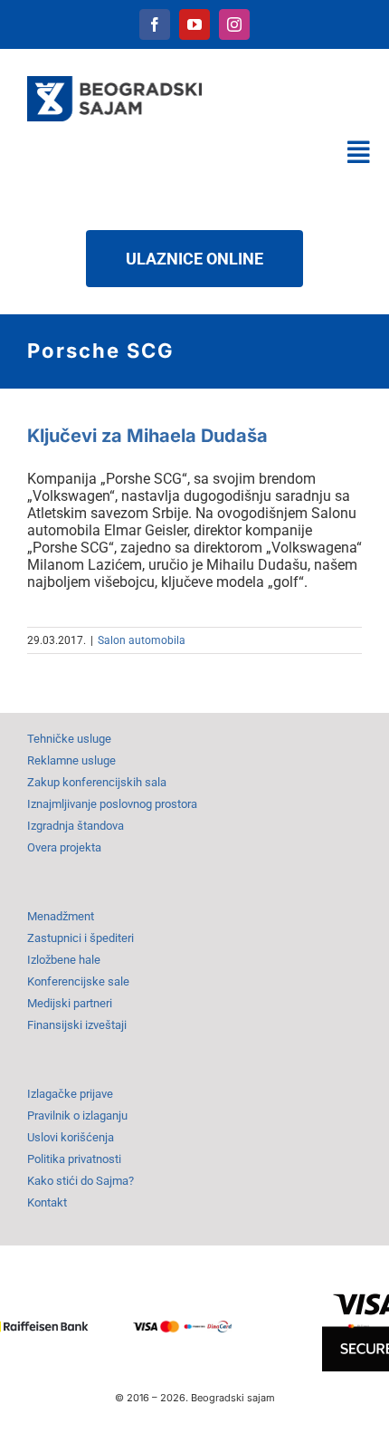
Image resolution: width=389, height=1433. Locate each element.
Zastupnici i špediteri (80, 938)
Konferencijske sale (78, 981)
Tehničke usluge (69, 738)
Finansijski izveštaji (77, 1025)
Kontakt (47, 1202)
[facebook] (154, 24)
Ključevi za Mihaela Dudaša (147, 436)
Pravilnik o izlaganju (77, 1115)
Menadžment (60, 916)
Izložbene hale (63, 960)
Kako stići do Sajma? (80, 1181)
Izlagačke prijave (70, 1094)
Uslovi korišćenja (70, 1137)
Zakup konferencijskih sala (96, 782)
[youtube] (194, 24)
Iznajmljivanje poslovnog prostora (112, 804)
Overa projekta (64, 847)
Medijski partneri (69, 1003)
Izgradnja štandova (75, 825)
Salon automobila (141, 640)
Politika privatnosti (74, 1159)
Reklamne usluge (71, 760)
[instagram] (234, 24)
